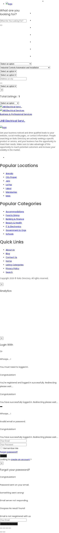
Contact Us (11, 257)
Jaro (8, 180)
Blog (35, 42)
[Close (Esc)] (10, 528)
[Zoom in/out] (1, 528)
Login (3, 456)
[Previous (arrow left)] (1, 531)
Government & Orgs (16, 230)
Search (36, 20)
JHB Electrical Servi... (12, 121)
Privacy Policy (12, 268)
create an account (20, 459)
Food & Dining (12, 215)
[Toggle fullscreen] (4, 528)
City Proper (11, 177)
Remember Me (10, 448)
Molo (8, 195)
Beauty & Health (14, 222)
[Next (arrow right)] (4, 531)
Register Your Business (44, 49)
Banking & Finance (15, 219)
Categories (38, 27)
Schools (9, 234)
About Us (37, 56)
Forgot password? (9, 452)
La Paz (9, 184)
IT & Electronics (13, 226)
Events (36, 34)
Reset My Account (8, 524)
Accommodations (15, 211)
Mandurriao (11, 192)
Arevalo (9, 173)
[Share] (7, 528)
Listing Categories (14, 264)
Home (36, 13)
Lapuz (8, 188)
